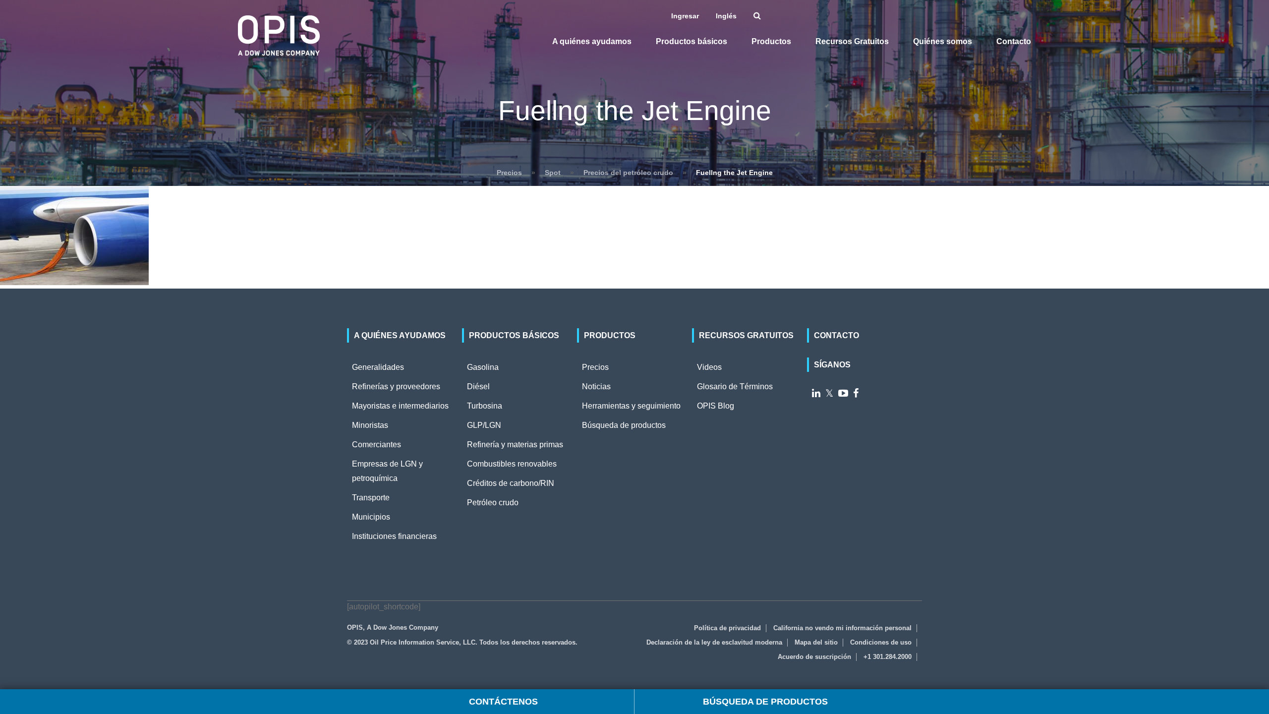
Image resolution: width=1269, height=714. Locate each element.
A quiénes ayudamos (592, 41)
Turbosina (484, 406)
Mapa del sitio (816, 642)
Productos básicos (691, 41)
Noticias (596, 386)
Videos (709, 367)
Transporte (371, 497)
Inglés (727, 16)
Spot (553, 173)
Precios (509, 173)
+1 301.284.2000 (888, 656)
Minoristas (370, 425)
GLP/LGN (484, 425)
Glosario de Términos (735, 386)
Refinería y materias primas (515, 444)
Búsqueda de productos (624, 425)
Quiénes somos (942, 41)
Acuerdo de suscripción (814, 656)
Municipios (371, 517)
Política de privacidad (727, 628)
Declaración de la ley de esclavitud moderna (714, 642)
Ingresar (686, 16)
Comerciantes (376, 444)
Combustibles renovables (512, 464)
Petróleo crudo (493, 502)
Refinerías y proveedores (396, 386)
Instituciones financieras (394, 536)
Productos (771, 41)
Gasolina (483, 367)
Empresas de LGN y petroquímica (387, 471)
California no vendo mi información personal (842, 628)
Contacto (1013, 41)
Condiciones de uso (881, 642)
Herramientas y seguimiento (631, 406)
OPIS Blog (715, 406)
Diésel (478, 386)
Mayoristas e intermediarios (400, 406)
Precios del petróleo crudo (628, 173)
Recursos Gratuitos (852, 41)
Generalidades (378, 367)
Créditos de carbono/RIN (510, 483)
